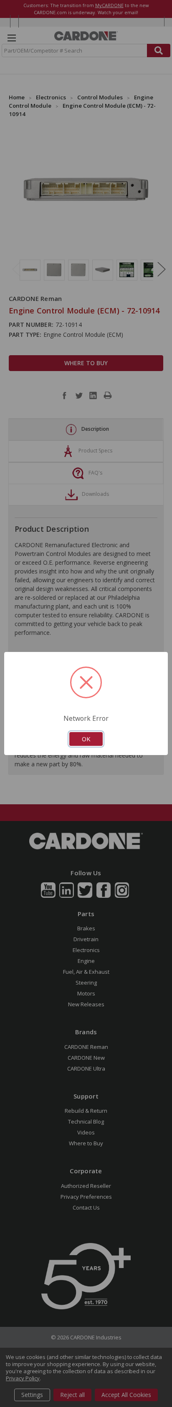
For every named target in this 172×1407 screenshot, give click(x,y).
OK (86, 739)
